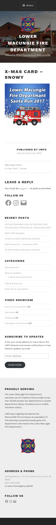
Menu (29, 5)
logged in (24, 188)
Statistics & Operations (17, 289)
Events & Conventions (16, 306)
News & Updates (13, 273)
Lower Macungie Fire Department (28, 43)
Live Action (10, 312)
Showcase (10, 318)
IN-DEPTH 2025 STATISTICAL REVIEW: (22, 239)
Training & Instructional (16, 323)
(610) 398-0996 (12, 483)
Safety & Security (13, 283)
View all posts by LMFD (29, 153)
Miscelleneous (12, 267)
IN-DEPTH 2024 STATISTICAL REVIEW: (22, 250)
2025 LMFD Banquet (14, 233)
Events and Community (20, 277)
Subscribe (15, 364)
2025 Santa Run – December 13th (21, 244)
